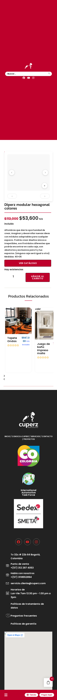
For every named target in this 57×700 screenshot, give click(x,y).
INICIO (8, 436)
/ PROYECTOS (28, 439)
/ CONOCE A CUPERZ (20, 436)
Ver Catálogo (28, 263)
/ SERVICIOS (34, 436)
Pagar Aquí (46, 695)
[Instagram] (33, 78)
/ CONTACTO (46, 436)
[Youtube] (27, 541)
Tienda (33, 695)
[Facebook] (24, 78)
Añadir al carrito (37, 277)
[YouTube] (28, 78)
